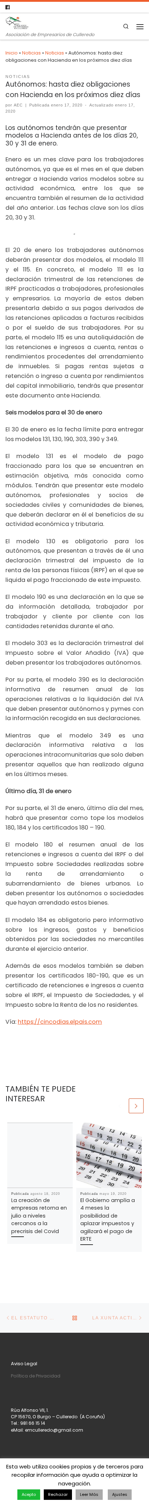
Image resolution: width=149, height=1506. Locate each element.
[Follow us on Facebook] (7, 7)
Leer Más (89, 1494)
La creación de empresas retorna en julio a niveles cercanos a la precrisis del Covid (39, 1216)
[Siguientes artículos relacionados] (136, 1105)
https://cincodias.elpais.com (60, 1022)
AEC (18, 105)
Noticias (31, 52)
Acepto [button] (29, 1494)
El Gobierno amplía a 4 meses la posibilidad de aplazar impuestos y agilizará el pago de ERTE (107, 1219)
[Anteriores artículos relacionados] (120, 1105)
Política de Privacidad (35, 1376)
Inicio (11, 52)
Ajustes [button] (119, 1494)
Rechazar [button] (58, 1494)
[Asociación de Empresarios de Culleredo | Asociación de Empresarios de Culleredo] (17, 22)
